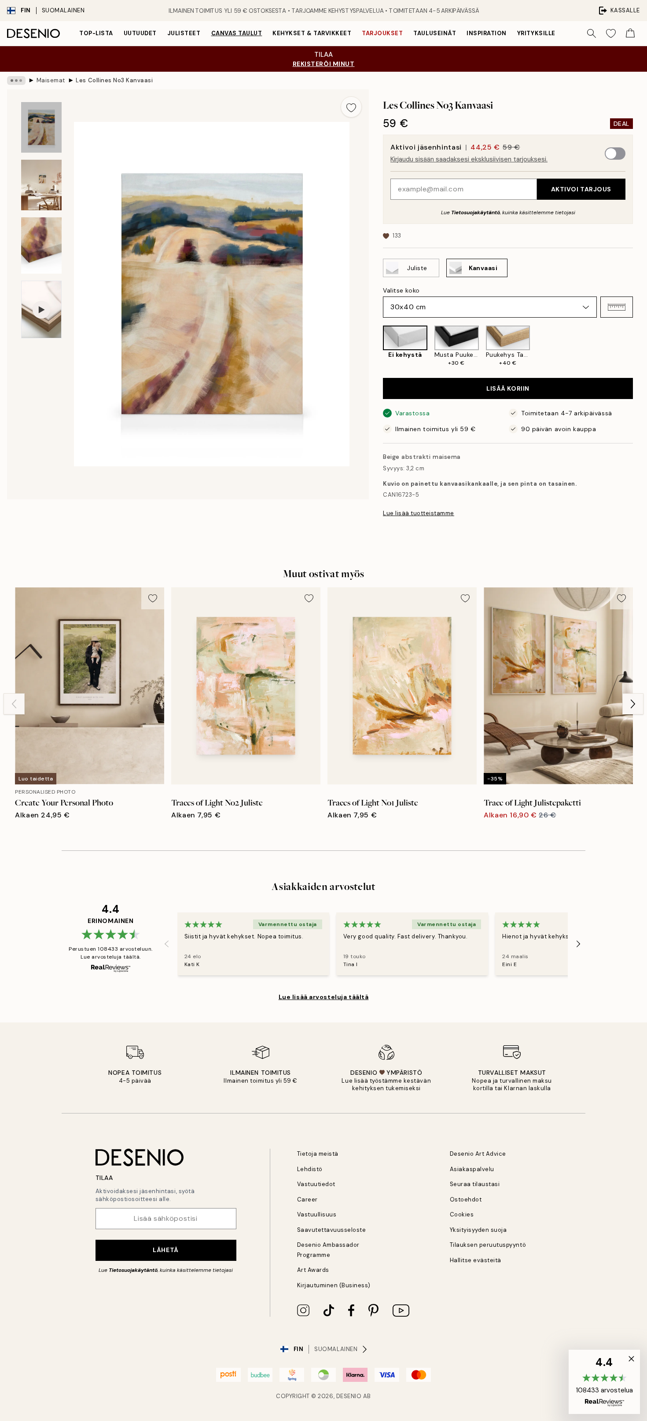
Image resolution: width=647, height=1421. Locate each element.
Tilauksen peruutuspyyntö (488, 1245)
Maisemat (51, 80)
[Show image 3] (41, 245)
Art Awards (313, 1270)
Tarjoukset (382, 33)
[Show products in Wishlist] (611, 33)
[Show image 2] (41, 185)
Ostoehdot (466, 1199)
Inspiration (487, 33)
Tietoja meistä (317, 1153)
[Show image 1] (41, 127)
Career (307, 1199)
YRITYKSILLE (536, 33)
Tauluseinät (434, 33)
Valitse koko (401, 290)
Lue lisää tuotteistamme (418, 513)
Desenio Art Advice (478, 1153)
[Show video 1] (41, 309)
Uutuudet (140, 33)
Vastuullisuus (317, 1214)
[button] (616, 307)
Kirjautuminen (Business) (334, 1285)
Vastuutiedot (316, 1184)
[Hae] (591, 33)
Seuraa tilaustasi (475, 1184)
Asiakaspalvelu (472, 1169)
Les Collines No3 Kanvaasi (114, 80)
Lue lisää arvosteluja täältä (324, 997)
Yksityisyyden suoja (478, 1230)
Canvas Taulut (236, 33)
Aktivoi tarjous (581, 189)
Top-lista (96, 33)
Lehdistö (310, 1169)
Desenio (349, 1396)
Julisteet (184, 33)
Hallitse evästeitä (475, 1260)
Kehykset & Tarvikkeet (311, 33)
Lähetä (165, 1250)
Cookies (462, 1214)
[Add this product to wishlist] (351, 106)
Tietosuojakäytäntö (475, 212)
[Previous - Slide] (376, 346)
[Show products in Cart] (630, 33)
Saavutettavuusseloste (331, 1230)
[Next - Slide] (640, 346)
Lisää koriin (507, 388)
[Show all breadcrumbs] (16, 80)
